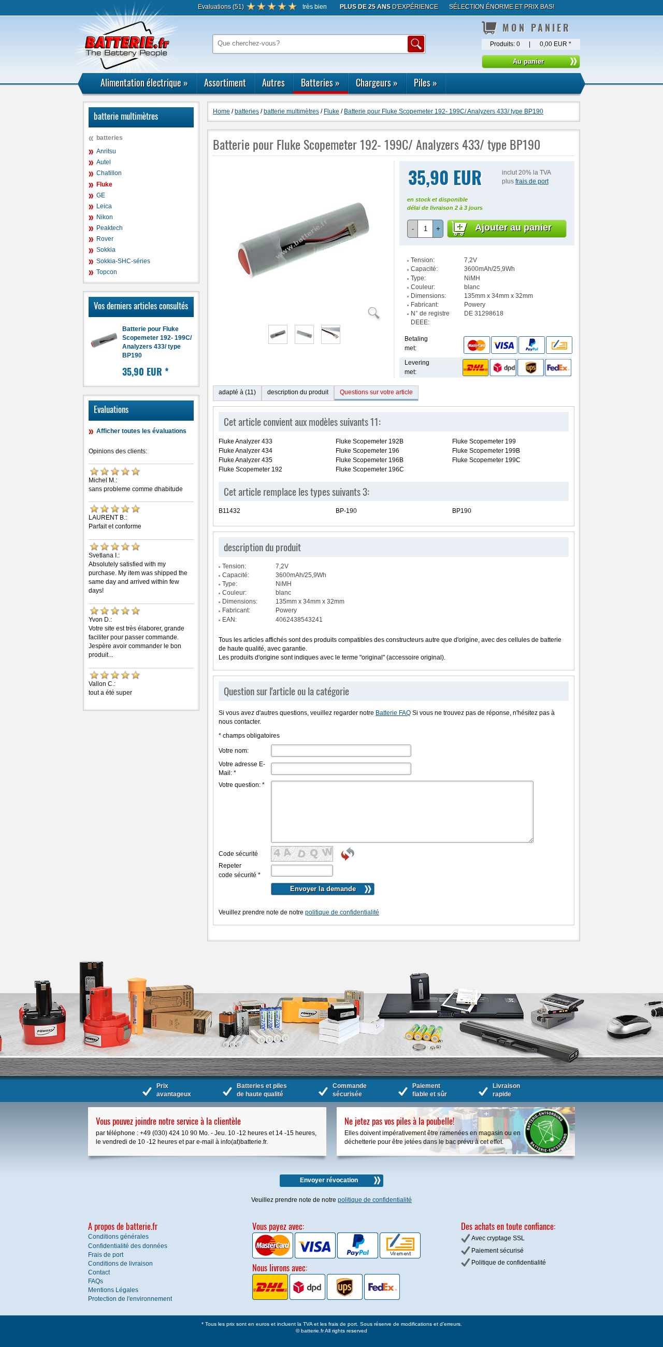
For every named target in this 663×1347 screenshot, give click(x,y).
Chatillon (109, 173)
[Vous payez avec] (273, 1256)
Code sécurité (238, 853)
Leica (104, 206)
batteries (109, 137)
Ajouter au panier (513, 227)
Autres (273, 82)
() (221, 6)
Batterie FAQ (393, 713)
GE (100, 195)
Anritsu (106, 151)
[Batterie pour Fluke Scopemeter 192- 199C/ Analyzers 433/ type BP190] (303, 314)
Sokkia (106, 249)
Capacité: (424, 269)
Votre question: (242, 785)
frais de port (532, 181)
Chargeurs (377, 82)
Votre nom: (234, 750)
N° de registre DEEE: (430, 318)
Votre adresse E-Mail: (242, 769)
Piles (425, 82)
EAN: (229, 619)
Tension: (423, 260)
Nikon (104, 217)
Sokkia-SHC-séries (123, 261)
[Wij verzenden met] (326, 1297)
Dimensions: (428, 295)
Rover (104, 238)
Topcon (106, 272)
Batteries (320, 82)
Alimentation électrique (144, 82)
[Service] (504, 345)
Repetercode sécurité (240, 870)
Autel (103, 162)
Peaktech (109, 228)
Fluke (104, 184)
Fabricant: (425, 304)
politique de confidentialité (342, 912)
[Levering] (515, 367)
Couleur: (423, 287)
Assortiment (225, 82)
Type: (418, 278)
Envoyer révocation (329, 1180)
